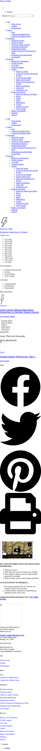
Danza (18, 96)
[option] (23, 12)
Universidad (15, 57)
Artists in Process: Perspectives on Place (14, 703)
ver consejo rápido (7, 316)
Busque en (6, 16)
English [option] (9, 12)
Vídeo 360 (20, 88)
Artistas (14, 26)
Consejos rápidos (17, 67)
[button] (20, 387)
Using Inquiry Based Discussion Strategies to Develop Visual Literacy (19, 311)
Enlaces (14, 115)
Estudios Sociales (22, 107)
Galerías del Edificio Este (20, 34)
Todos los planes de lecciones (26, 94)
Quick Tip (3, 229)
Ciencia (18, 105)
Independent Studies (18, 49)
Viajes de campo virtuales (20, 45)
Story (2, 352)
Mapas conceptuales (18, 111)
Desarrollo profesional (19, 47)
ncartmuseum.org (8, 5)
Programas (10, 38)
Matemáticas (20, 103)
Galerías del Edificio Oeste (21, 36)
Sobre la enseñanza (23, 86)
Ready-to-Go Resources (20, 61)
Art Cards (14, 65)
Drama (18, 98)
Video (10, 229)
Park (13, 32)
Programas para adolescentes (21, 55)
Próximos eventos (17, 41)
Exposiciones (16, 28)
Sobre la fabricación (23, 80)
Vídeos (14, 69)
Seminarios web (21, 90)
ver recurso (4, 361)
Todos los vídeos (22, 72)
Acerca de (6, 3)
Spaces (9, 30)
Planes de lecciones (18, 92)
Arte (8, 22)
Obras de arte (16, 24)
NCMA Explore (17, 63)
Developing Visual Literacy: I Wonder (13, 232)
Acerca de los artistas (23, 78)
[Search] (33, 16)
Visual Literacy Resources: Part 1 (18, 356)
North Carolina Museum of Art (12, 635)
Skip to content (5, 1)
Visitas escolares (17, 43)
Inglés (18, 100)
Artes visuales (21, 109)
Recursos (10, 59)
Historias (14, 113)
